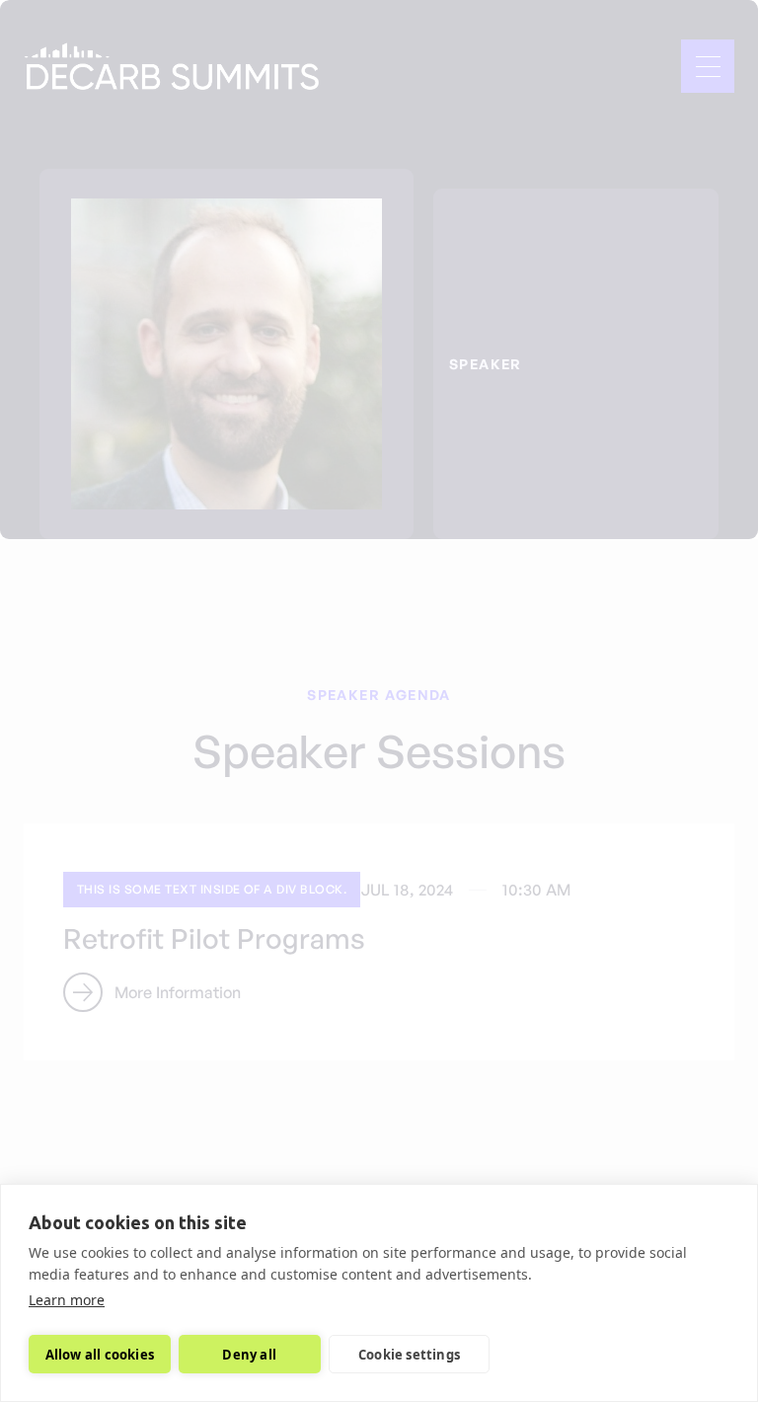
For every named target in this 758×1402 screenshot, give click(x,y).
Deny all (249, 1354)
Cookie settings (409, 1354)
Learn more (67, 1299)
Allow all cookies (99, 1354)
